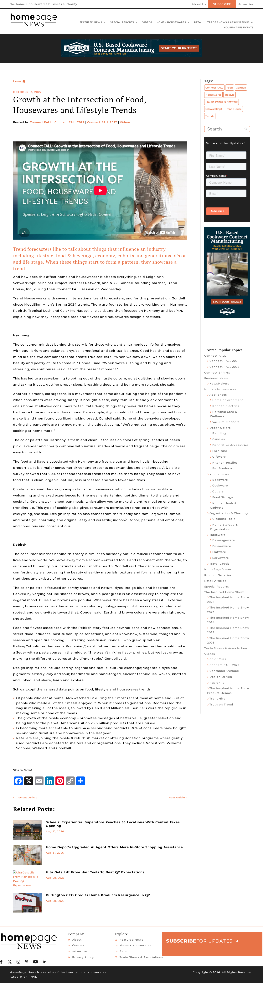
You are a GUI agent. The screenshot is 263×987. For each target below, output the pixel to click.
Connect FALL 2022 (69, 122)
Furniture (219, 451)
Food (229, 87)
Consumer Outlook (224, 671)
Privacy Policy (83, 957)
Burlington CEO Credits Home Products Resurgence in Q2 (98, 895)
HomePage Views (218, 569)
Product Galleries (217, 575)
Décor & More (220, 428)
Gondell (241, 87)
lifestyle (229, 94)
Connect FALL (41, 122)
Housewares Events (239, 28)
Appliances (218, 394)
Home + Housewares (171, 22)
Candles (218, 439)
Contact (78, 945)
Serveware (220, 558)
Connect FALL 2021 (224, 361)
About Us (199, 4)
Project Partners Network (221, 101)
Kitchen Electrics (225, 406)
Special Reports (122, 22)
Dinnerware (221, 546)
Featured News (91, 22)
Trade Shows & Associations (228, 22)
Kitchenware (219, 474)
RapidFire (217, 682)
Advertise (245, 4)
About (77, 939)
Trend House (233, 108)
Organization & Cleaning (228, 513)
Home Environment (227, 400)
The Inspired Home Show (224, 592)
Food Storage (222, 497)
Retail (198, 22)
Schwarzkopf (213, 108)
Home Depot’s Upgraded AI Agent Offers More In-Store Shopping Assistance (114, 847)
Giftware (219, 456)
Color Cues (217, 659)
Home (17, 81)
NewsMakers (219, 383)
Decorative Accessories (230, 445)
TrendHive (217, 698)
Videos (147, 22)
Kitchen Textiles (225, 462)
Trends (209, 116)
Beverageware (223, 540)
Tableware (217, 535)
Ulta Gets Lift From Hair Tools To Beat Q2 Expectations (95, 872)
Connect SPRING (217, 372)
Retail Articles (215, 581)
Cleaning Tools (223, 519)
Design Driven (220, 677)
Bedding (219, 433)
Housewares (213, 94)
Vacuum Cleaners (225, 422)
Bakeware (220, 479)
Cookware (220, 485)
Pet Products (222, 468)
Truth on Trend (221, 704)
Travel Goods (219, 563)
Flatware (219, 552)
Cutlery (218, 491)
